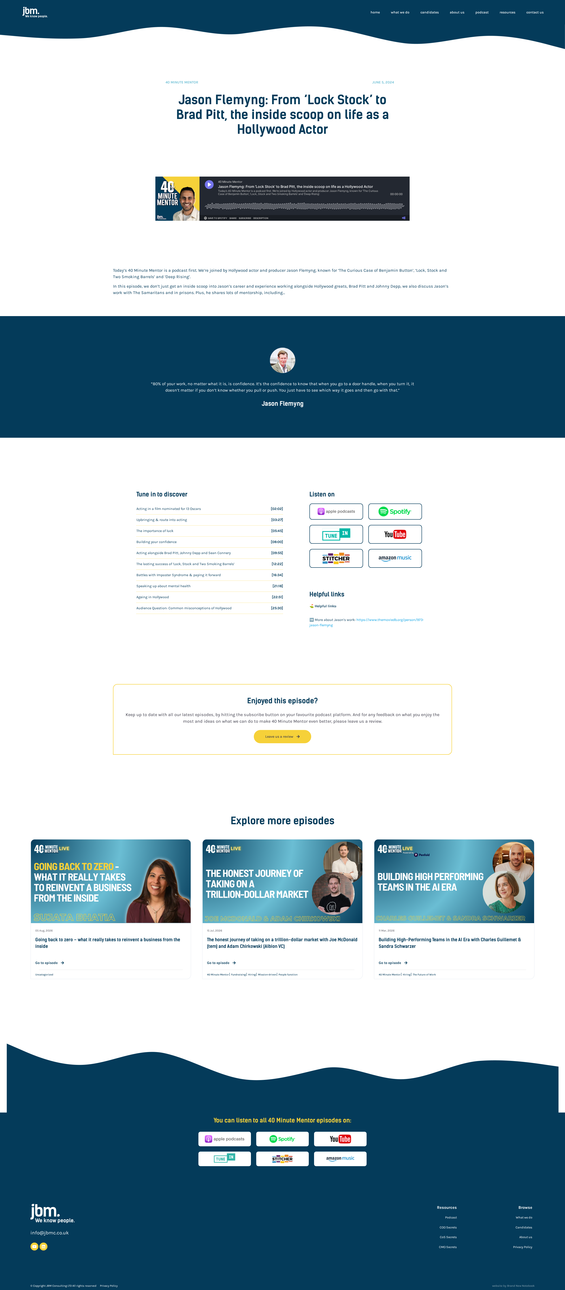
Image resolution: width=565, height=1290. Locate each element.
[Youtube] (34, 1246)
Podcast (482, 12)
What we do (400, 12)
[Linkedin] (43, 1246)
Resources (507, 12)
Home (375, 12)
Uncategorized (44, 974)
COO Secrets (448, 1227)
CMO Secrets (448, 1247)
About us (457, 12)
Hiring (252, 974)
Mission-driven (267, 974)
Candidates (429, 12)
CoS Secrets (448, 1237)
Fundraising (238, 974)
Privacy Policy (522, 1247)
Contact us (535, 12)
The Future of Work (424, 974)
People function (288, 974)
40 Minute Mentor (218, 974)
